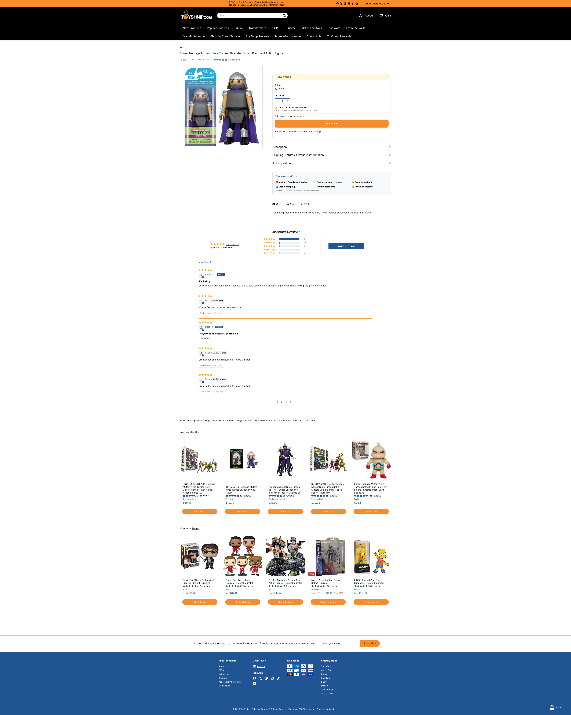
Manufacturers (192, 36)
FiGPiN (276, 28)
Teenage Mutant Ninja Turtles (355, 212)
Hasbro (271, 589)
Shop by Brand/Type (224, 36)
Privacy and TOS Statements (300, 709)
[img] (205, 270)
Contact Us (314, 36)
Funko (239, 28)
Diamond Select (318, 589)
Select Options (200, 602)
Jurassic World (328, 693)
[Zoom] (221, 107)
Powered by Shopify (326, 709)
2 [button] (282, 401)
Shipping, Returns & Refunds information (298, 155)
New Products (192, 28)
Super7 (291, 28)
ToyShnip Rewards (339, 36)
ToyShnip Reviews (257, 36)
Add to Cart (200, 511)
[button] (221, 59)
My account (224, 685)
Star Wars (334, 28)
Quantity (279, 95)
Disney (324, 685)
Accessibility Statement (230, 682)
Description (279, 146)
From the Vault (355, 28)
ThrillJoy (229, 499)
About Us (223, 666)
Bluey (324, 682)
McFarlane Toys (311, 28)
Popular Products (218, 28)
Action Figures (328, 670)
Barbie (324, 674)
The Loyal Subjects (191, 499)
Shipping (279, 116)
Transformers (257, 28)
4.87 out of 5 (232, 244)
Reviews (223, 678)
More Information (286, 36)
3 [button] (286, 401)
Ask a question (281, 163)
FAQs (221, 670)
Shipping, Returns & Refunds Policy (268, 709)
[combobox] (252, 15)
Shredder (331, 212)
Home (183, 47)
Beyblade (325, 678)
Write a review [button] (346, 246)
